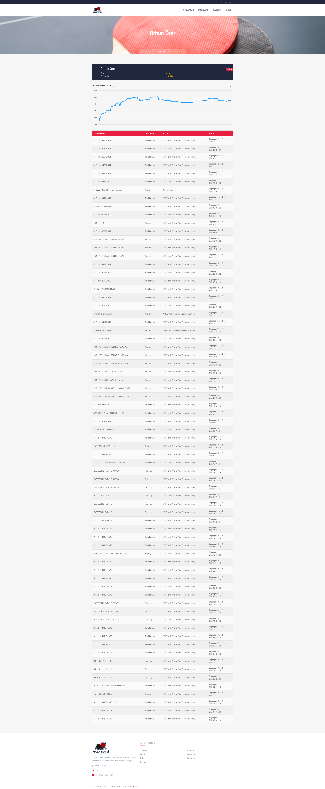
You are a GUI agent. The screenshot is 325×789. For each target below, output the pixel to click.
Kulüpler (217, 10)
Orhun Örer (175, 51)
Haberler (143, 758)
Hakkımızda (191, 758)
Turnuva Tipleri (192, 754)
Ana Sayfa (149, 51)
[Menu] (230, 85)
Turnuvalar (188, 10)
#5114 (229, 69)
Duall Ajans (137, 786)
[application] (162, 106)
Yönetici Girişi (225, 2)
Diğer (228, 10)
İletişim (143, 762)
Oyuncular (203, 10)
